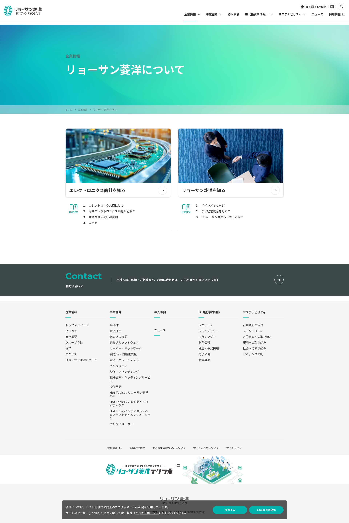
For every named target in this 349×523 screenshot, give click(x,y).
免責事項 (204, 360)
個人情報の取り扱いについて (169, 448)
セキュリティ (118, 366)
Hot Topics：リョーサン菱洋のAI (129, 394)
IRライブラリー (208, 331)
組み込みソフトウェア (124, 342)
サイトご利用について (206, 448)
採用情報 (112, 448)
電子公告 (204, 354)
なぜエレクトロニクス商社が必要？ (112, 211)
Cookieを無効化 (266, 510)
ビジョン (71, 331)
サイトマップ (234, 448)
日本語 (310, 6)
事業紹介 (115, 312)
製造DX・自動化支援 (123, 354)
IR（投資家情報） (210, 312)
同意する (230, 510)
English (321, 6)
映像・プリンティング (124, 371)
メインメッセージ (213, 205)
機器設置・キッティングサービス (130, 379)
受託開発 (115, 386)
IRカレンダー (207, 336)
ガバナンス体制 (253, 354)
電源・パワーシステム (124, 360)
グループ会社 (74, 342)
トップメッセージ (77, 325)
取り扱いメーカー (121, 424)
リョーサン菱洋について (81, 360)
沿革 (68, 348)
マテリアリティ (253, 331)
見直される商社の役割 (103, 217)
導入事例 (160, 312)
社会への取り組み (254, 348)
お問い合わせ (137, 447)
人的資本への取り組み (257, 336)
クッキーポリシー (147, 513)
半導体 (114, 325)
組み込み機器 (118, 336)
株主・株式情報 (208, 348)
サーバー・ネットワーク (126, 348)
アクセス (71, 354)
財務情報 (204, 342)
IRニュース (205, 325)
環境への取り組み (254, 342)
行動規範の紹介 (253, 325)
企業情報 (71, 312)
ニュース (160, 330)
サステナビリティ (254, 312)
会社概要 (71, 336)
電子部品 (115, 331)
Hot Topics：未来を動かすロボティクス (129, 403)
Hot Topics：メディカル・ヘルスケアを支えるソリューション (130, 414)
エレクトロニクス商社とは (106, 205)
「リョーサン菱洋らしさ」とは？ (222, 217)
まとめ (93, 223)
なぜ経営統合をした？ (215, 211)
